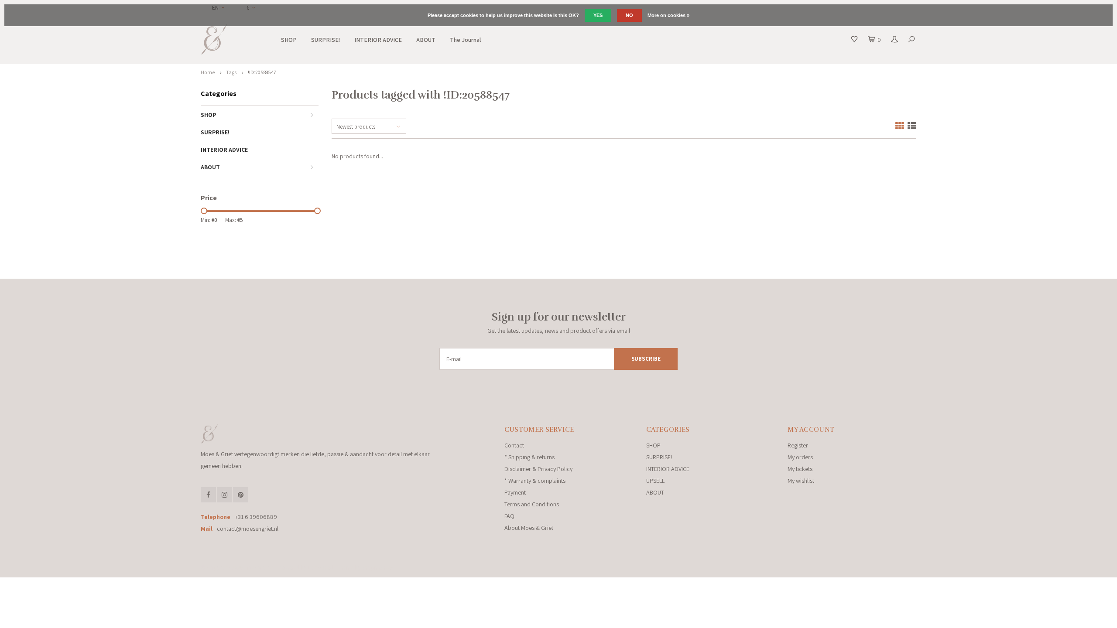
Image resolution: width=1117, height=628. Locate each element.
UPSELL (655, 481)
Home (208, 72)
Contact (514, 445)
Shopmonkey (377, 567)
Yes (598, 15)
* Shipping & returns (529, 457)
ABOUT (425, 40)
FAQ (509, 516)
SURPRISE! (325, 40)
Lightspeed (320, 567)
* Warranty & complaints (534, 481)
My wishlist (801, 481)
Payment (515, 492)
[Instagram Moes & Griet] (224, 494)
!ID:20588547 (262, 72)
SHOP (289, 40)
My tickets (800, 469)
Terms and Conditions (531, 504)
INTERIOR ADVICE (378, 40)
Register (798, 445)
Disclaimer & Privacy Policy (538, 469)
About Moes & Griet (528, 528)
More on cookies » (668, 15)
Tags (231, 72)
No (629, 15)
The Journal (465, 40)
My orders (800, 457)
